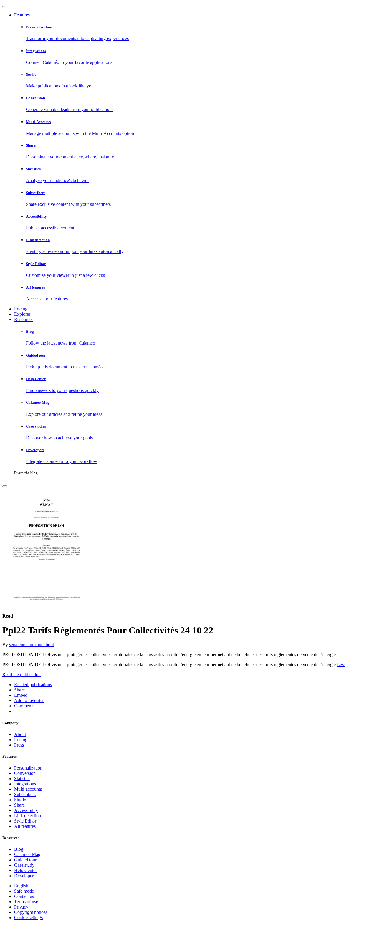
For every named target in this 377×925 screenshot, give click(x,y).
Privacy (21, 906)
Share (19, 804)
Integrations (25, 783)
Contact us (24, 896)
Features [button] (22, 14)
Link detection (27, 815)
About (20, 734)
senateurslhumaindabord (31, 644)
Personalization (28, 767)
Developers (24, 875)
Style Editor (25, 820)
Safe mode (24, 890)
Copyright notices (30, 912)
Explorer (22, 314)
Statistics (22, 778)
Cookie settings (28, 917)
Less (341, 664)
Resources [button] (23, 319)
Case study (24, 865)
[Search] (4, 486)
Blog (18, 849)
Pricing (20, 308)
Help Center (25, 870)
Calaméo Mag (27, 854)
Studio (20, 799)
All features (25, 826)
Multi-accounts (28, 789)
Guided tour (25, 859)
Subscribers (25, 794)
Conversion (25, 773)
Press (19, 744)
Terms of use (26, 901)
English (21, 885)
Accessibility (26, 810)
